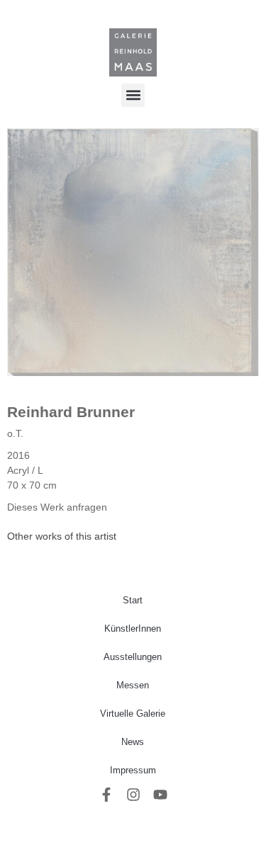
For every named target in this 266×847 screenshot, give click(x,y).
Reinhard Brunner (71, 412)
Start (133, 600)
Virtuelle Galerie (132, 713)
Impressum (133, 770)
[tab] (61, 536)
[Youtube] (160, 795)
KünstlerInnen (132, 628)
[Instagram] (133, 795)
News (132, 742)
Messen (132, 685)
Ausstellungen (133, 657)
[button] (133, 95)
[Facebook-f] (106, 795)
